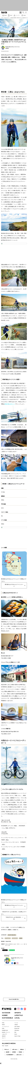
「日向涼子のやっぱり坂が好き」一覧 (14, 918)
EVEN (3, 1028)
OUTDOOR (6, 1013)
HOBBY (5, 1015)
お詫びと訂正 (19, 1054)
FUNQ (3, 1022)
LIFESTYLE (19, 1015)
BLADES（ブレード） (6, 1032)
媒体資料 (7, 1052)
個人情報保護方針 (10, 1054)
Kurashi (6, 1045)
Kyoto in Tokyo (17, 1036)
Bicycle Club (6, 17)
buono (16, 1034)
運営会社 (22, 1049)
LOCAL (17, 1018)
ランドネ (16, 1022)
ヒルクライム (7, 938)
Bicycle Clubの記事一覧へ (14, 999)
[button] (0, 1063)
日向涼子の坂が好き (12, 934)
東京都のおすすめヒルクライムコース (14, 585)
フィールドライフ (5, 1026)
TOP (2, 17)
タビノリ (3, 1037)
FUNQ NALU (17, 1030)
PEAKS (3, 1024)
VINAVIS (16, 1024)
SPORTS (18, 1013)
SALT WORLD (17, 1026)
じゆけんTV (4, 1034)
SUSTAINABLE (7, 1018)
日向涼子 (13, 960)
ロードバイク (14, 938)
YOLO (3, 1045)
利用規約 (20, 1052)
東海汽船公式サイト (10, 404)
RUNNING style (5, 1030)
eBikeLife (3, 1036)
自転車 (20, 938)
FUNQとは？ (6, 1049)
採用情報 (14, 1052)
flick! (15, 1032)
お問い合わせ (14, 1049)
